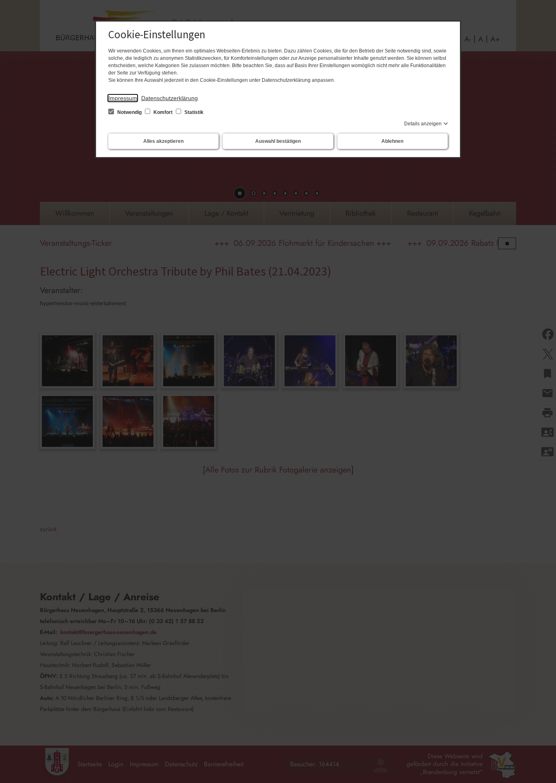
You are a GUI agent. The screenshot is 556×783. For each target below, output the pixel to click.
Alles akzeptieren (163, 141)
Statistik (193, 112)
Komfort (163, 112)
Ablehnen (392, 141)
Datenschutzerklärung (169, 98)
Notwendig (129, 112)
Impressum (122, 98)
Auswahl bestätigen (278, 141)
